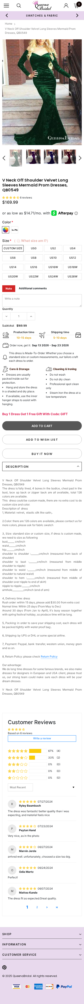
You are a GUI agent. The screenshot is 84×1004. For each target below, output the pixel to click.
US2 (53, 248)
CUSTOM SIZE (13, 248)
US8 (34, 257)
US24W (53, 276)
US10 (53, 257)
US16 (33, 267)
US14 (12, 267)
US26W (73, 276)
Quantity (7, 309)
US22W (34, 276)
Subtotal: (8, 326)
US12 (72, 257)
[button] (11, 197)
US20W (13, 276)
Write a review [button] (42, 738)
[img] (28, 801)
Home (8, 23)
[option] (42, 92)
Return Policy (49, 656)
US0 (34, 248)
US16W (53, 267)
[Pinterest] (4, 967)
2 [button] (37, 907)
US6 (13, 257)
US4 (72, 248)
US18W (73, 267)
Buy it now (42, 454)
